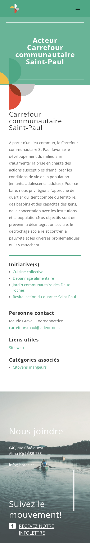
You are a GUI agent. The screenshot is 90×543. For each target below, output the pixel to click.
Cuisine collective (28, 271)
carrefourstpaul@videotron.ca (35, 327)
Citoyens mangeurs (30, 367)
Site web (16, 347)
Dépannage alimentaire (33, 278)
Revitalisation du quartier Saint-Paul (44, 296)
